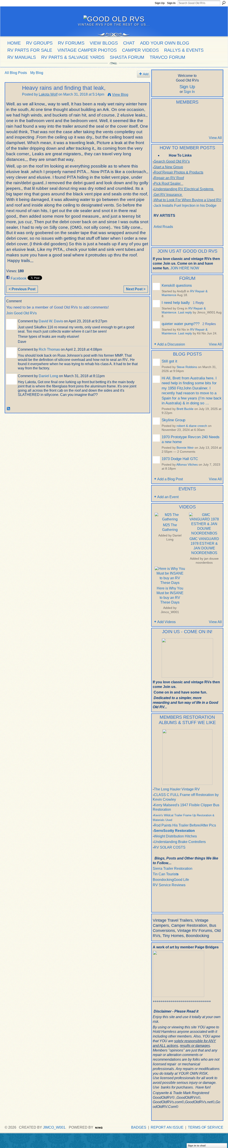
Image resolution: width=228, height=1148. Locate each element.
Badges (138, 1127)
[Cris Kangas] (180, 113)
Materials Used (162, 820)
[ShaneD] (180, 126)
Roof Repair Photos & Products (178, 172)
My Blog (36, 73)
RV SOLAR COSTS (169, 847)
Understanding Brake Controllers (180, 842)
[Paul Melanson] (158, 113)
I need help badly (176, 302)
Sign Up (160, 3)
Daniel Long (48, 376)
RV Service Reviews (169, 885)
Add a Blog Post (170, 479)
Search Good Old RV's (172, 161)
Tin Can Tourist (165, 874)
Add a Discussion (171, 344)
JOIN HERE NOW (184, 268)
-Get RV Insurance (167, 194)
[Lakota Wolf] (12, 96)
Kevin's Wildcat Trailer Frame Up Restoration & (184, 815)
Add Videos (166, 622)
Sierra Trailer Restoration (172, 868)
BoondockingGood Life (171, 880)
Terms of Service (205, 1127)
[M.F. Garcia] (201, 126)
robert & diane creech (192, 426)
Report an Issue (167, 1127)
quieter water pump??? (181, 323)
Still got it (169, 361)
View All (215, 138)
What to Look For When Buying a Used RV (187, 200)
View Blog (120, 94)
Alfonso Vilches (187, 464)
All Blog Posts (16, 73)
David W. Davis (51, 321)
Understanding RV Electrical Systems (183, 189)
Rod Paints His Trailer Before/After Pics (185, 825)
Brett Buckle (185, 409)
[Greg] (212, 113)
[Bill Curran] (169, 126)
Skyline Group (173, 420)
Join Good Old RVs (21, 313)
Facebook (18, 278)
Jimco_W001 (170, 612)
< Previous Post (22, 289)
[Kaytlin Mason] (212, 126)
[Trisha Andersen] (158, 126)
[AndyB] (169, 113)
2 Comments (186, 451)
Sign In (171, 3)
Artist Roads (163, 227)
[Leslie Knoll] (201, 113)
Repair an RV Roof (169, 178)
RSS (9, 409)
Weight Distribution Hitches (175, 836)
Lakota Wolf (48, 94)
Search (224, 3)
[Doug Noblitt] (190, 113)
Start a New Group (168, 167)
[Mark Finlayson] (190, 126)
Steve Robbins (187, 367)
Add (146, 74)
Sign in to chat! (197, 1145)
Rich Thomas (49, 349)
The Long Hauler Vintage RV (177, 789)
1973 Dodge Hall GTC (180, 458)
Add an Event (168, 497)
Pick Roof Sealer (167, 183)
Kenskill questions (177, 285)
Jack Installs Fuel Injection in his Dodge (185, 205)
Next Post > (135, 289)
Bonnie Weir (185, 447)
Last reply (185, 312)
